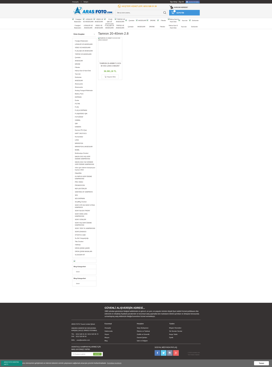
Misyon (107, 337)
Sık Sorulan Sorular (175, 331)
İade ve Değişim (142, 341)
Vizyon (107, 334)
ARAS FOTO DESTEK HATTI (11, 363)
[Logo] (93, 10)
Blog (106, 341)
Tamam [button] (261, 363)
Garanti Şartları (142, 337)
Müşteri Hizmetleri (175, 328)
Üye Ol (181, 2)
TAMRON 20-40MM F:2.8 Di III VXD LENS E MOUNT (110, 64)
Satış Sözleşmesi (142, 328)
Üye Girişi (173, 2)
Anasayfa (108, 328)
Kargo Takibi (173, 334)
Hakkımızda (109, 331)
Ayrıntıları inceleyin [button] (114, 363)
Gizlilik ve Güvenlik (143, 334)
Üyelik (171, 337)
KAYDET (97, 354)
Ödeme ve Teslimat (143, 331)
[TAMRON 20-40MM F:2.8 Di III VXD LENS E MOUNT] (110, 49)
